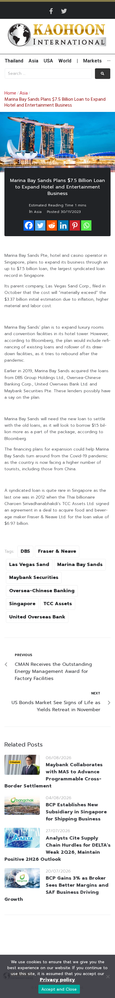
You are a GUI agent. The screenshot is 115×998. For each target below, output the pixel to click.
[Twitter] (64, 11)
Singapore (22, 603)
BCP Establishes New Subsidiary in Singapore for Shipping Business (76, 811)
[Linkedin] (63, 225)
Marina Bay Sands (80, 564)
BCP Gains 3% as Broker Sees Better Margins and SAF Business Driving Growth (56, 889)
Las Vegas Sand (29, 564)
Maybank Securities (33, 577)
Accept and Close (59, 989)
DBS (25, 551)
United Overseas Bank (37, 616)
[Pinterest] (75, 225)
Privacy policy (57, 979)
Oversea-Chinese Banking (42, 590)
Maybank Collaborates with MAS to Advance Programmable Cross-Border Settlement (53, 775)
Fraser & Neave (57, 551)
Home (10, 93)
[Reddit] (52, 225)
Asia (23, 93)
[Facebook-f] (51, 11)
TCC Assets (57, 603)
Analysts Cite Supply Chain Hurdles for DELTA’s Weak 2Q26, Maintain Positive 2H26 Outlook (57, 849)
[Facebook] (29, 225)
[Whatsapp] (86, 225)
